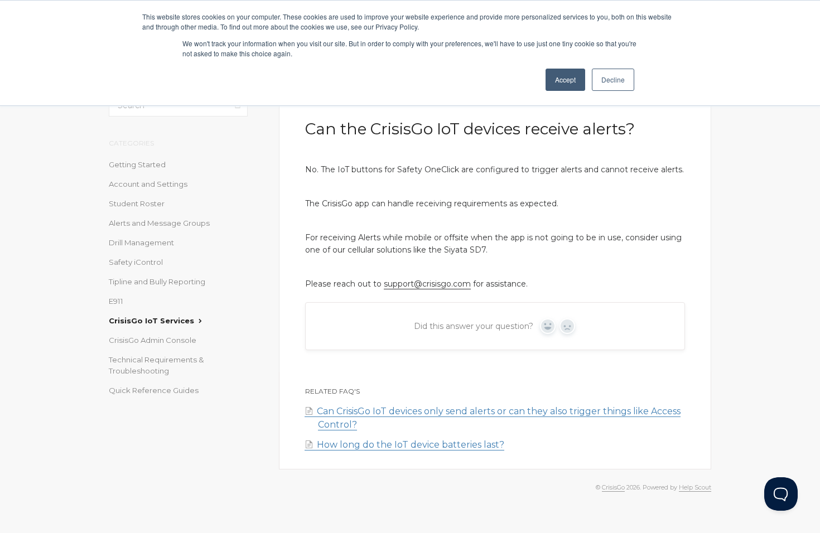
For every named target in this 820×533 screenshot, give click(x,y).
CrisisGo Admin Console (152, 340)
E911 (116, 301)
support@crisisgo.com (427, 284)
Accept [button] (565, 79)
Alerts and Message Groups (159, 223)
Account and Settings (148, 184)
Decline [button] (613, 79)
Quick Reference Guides (154, 390)
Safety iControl (136, 262)
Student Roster (137, 203)
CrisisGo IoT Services (152, 320)
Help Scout (695, 487)
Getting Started (137, 164)
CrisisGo (613, 487)
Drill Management (141, 242)
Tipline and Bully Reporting (157, 281)
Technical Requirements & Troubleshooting (156, 365)
